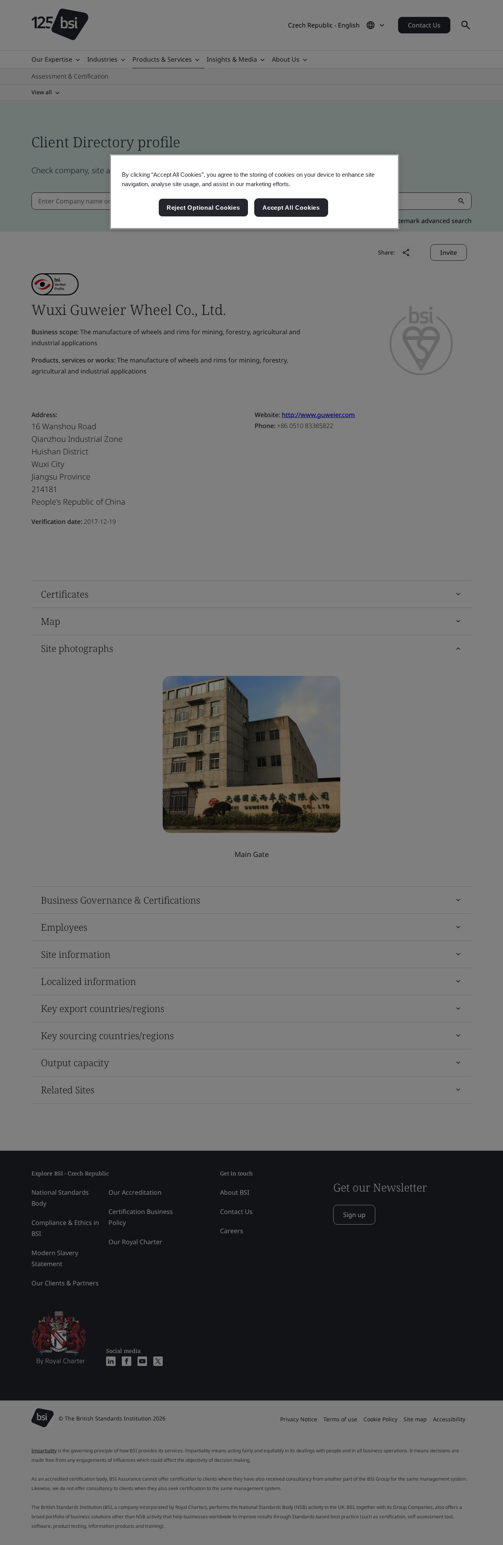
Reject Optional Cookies (203, 207)
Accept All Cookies (291, 207)
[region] (254, 191)
